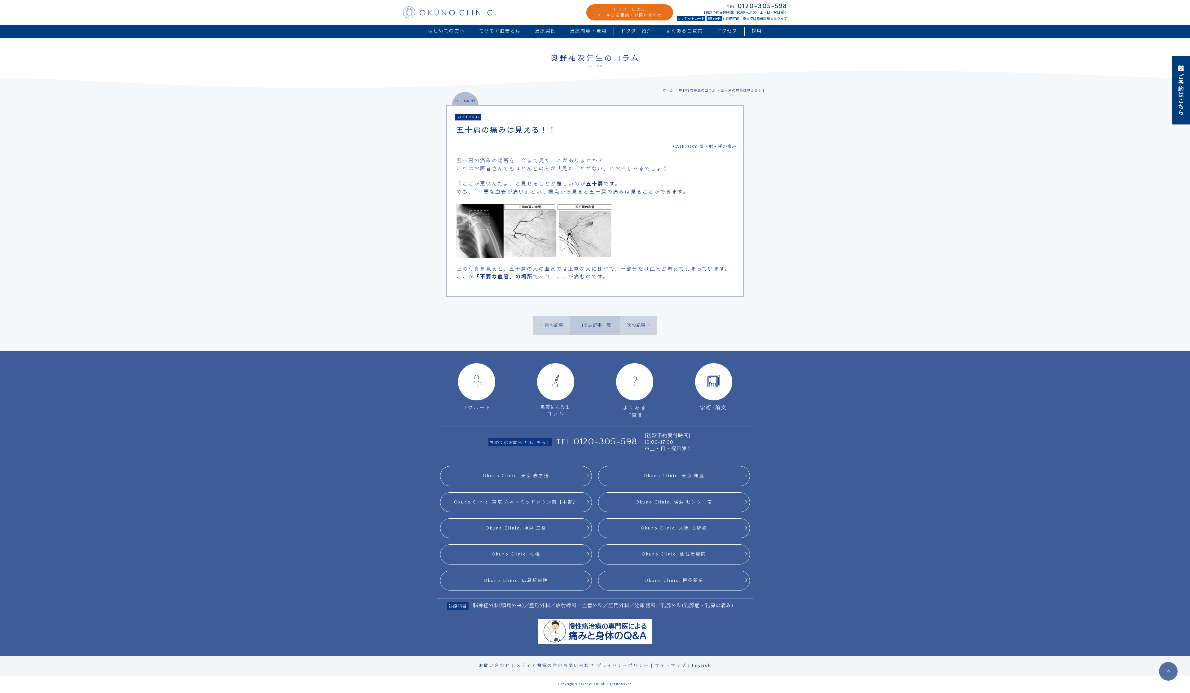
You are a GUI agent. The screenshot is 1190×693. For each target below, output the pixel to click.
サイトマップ (670, 665)
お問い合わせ (494, 665)
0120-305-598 (605, 442)
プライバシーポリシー (623, 665)
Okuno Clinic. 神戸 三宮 (516, 528)
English (701, 665)
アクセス (727, 31)
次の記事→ (638, 325)
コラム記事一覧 (595, 325)
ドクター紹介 (636, 31)
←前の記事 (551, 325)
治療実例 (545, 31)
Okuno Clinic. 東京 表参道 (516, 475)
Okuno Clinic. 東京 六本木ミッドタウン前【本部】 (516, 502)
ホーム (668, 91)
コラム (556, 411)
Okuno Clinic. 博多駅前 (674, 580)
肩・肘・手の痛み (718, 146)
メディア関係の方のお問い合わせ (555, 665)
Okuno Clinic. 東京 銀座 (674, 475)
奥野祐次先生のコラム (697, 91)
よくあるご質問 (684, 31)
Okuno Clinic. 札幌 (516, 554)
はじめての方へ (446, 31)
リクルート (476, 408)
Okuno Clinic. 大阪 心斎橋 (674, 528)
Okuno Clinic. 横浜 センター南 (674, 502)
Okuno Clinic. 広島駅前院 (516, 580)
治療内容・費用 (588, 31)
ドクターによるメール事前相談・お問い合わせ (629, 12)
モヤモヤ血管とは (500, 31)
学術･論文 (713, 408)
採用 (756, 31)
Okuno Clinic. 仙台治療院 (674, 554)
